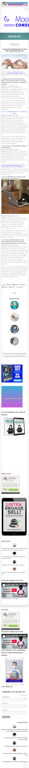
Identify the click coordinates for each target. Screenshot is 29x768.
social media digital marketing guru (12, 166)
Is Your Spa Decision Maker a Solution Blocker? (14, 356)
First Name (5, 703)
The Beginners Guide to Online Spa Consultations (13, 565)
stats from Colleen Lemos (15, 73)
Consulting (18, 52)
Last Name (5, 710)
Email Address (14, 697)
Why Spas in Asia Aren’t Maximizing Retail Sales (14, 353)
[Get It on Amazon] (14, 426)
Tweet (14, 293)
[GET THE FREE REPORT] (14, 671)
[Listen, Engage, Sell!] (14, 517)
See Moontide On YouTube (9, 598)
